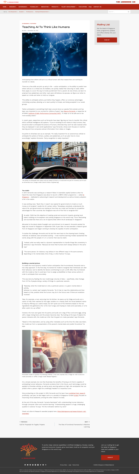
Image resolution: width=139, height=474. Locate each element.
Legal (70, 465)
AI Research (25, 23)
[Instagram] (35, 465)
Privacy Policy (63, 465)
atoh (25, 30)
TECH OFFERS (83, 7)
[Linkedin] (25, 465)
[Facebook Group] (33, 465)
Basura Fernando (69, 111)
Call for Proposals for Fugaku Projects (32, 423)
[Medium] (38, 465)
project (76, 395)
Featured (33, 23)
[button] (107, 39)
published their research (77, 393)
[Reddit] (43, 465)
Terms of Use (75, 465)
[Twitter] (40, 465)
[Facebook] (30, 465)
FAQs (90, 7)
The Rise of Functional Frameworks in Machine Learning (74, 424)
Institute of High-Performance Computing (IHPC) (44, 113)
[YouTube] (27, 465)
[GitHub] (45, 465)
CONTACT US (97, 7)
